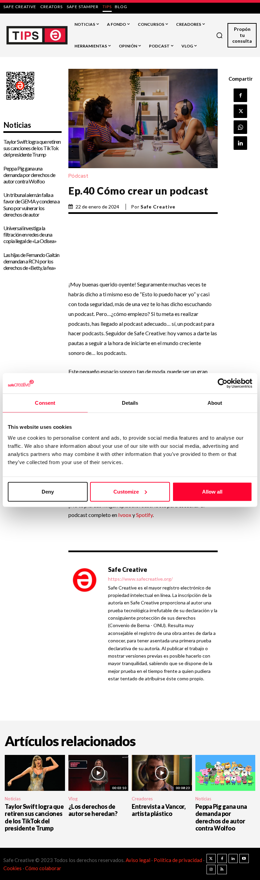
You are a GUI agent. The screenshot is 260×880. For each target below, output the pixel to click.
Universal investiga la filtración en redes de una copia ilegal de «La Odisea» (30, 234)
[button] (219, 35)
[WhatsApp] (240, 127)
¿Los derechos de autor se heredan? (92, 810)
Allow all (212, 491)
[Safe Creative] (84, 624)
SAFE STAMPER (83, 6)
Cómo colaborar (43, 868)
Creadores (142, 798)
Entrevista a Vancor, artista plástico (158, 810)
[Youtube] (244, 858)
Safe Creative (157, 206)
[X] (240, 111)
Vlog (73, 798)
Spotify (144, 515)
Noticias (13, 798)
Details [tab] (130, 403)
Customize (126, 491)
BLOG (121, 6)
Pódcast (78, 176)
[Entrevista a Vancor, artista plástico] (162, 773)
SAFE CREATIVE (19, 6)
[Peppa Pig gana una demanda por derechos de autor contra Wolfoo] (225, 773)
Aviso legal (138, 860)
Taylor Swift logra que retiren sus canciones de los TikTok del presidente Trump (32, 148)
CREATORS (51, 6)
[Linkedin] (240, 143)
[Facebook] (240, 95)
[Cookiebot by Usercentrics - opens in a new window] (222, 383)
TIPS (107, 6)
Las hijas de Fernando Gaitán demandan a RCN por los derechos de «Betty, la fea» (31, 261)
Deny (48, 491)
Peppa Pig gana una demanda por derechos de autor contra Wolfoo (29, 174)
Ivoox (124, 515)
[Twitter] (211, 858)
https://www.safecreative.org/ (140, 579)
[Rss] (222, 869)
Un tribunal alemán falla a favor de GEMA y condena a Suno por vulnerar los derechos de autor (31, 205)
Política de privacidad (178, 860)
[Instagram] (211, 869)
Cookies (12, 868)
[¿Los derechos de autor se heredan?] (98, 773)
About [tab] (215, 403)
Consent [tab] (45, 403)
